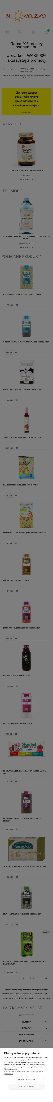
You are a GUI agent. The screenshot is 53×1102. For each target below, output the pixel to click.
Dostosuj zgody (26, 1087)
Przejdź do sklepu (26, 1080)
